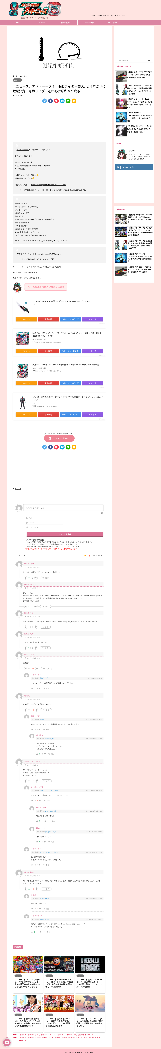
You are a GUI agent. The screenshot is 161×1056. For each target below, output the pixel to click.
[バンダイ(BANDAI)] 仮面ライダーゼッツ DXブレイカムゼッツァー (61, 301)
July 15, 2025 (61, 240)
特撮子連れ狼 (44, 899)
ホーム (18, 23)
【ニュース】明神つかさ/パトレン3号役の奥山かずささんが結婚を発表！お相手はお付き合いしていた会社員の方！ (28, 1022)
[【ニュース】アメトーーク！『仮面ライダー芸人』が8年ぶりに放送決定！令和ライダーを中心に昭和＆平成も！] (62, 101)
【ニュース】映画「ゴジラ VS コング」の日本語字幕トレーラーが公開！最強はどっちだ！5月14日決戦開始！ (89, 983)
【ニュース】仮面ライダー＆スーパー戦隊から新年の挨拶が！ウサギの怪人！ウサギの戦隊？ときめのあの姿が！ (58, 1022)
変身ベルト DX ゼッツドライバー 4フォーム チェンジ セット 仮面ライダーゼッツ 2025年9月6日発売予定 (67, 334)
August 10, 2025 (78, 190)
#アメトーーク (23, 150)
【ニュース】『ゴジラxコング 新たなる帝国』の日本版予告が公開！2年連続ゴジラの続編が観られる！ (89, 1022)
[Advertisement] (109, 8)
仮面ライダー (65, 23)
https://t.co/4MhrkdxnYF (36, 235)
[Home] (34, 14)
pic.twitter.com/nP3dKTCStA (54, 185)
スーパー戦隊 (89, 23)
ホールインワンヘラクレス (49, 790)
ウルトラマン (113, 23)
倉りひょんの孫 (50, 811)
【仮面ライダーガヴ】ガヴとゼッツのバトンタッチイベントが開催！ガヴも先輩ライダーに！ (56, 1034)
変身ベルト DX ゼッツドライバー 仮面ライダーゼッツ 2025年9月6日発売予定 (66, 364)
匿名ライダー (44, 678)
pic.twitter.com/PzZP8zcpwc (48, 254)
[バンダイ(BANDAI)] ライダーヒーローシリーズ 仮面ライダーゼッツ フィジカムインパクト (68, 398)
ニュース (42, 23)
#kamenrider (36, 185)
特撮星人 (43, 719)
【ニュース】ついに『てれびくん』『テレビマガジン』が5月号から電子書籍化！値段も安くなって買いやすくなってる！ (27, 983)
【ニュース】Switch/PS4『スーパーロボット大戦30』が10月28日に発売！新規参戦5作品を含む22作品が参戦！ (59, 983)
